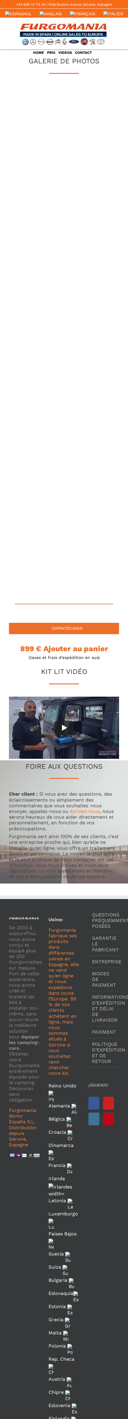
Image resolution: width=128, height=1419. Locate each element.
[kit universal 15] (36, 401)
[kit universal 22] (91, 527)
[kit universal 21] (36, 527)
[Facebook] (93, 1103)
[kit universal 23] (36, 570)
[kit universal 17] (36, 443)
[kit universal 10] (91, 274)
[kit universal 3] (36, 147)
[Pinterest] (108, 1119)
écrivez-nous (85, 811)
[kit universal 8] (91, 232)
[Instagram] (93, 1119)
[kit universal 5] (36, 190)
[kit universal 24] (91, 570)
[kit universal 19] (36, 485)
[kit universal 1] (36, 105)
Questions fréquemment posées (104, 920)
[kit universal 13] (36, 359)
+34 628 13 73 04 (30, 4)
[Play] (64, 728)
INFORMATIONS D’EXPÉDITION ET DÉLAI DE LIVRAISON (104, 1008)
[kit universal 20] (91, 485)
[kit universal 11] (36, 316)
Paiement (104, 1032)
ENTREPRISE (104, 962)
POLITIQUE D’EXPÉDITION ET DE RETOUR (104, 1052)
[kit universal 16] (91, 401)
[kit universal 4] (91, 147)
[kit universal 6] (91, 190)
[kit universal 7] (36, 232)
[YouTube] (108, 1103)
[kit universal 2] (91, 105)
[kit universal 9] (36, 274)
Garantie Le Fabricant (104, 943)
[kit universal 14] (91, 359)
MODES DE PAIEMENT (104, 979)
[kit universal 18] (91, 443)
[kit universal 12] (91, 316)
